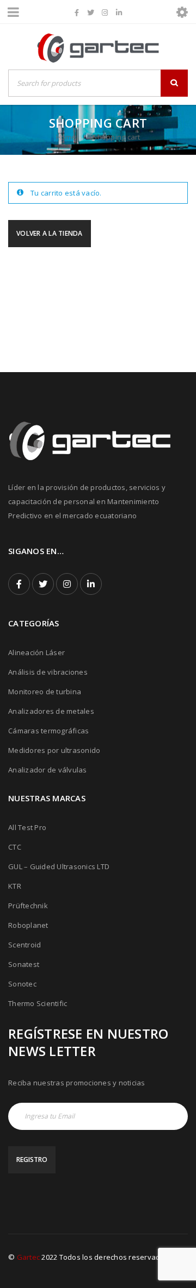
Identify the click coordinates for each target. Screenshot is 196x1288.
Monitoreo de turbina (44, 691)
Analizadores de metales (51, 711)
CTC (14, 847)
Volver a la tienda (49, 233)
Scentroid (24, 945)
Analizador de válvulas (47, 770)
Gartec (28, 1257)
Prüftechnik (28, 905)
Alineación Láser (36, 652)
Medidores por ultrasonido (54, 750)
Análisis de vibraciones (48, 672)
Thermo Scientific (37, 1003)
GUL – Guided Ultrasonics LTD (58, 866)
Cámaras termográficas (48, 731)
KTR (14, 886)
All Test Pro (27, 827)
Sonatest (23, 964)
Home (66, 137)
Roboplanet (28, 925)
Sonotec (22, 984)
